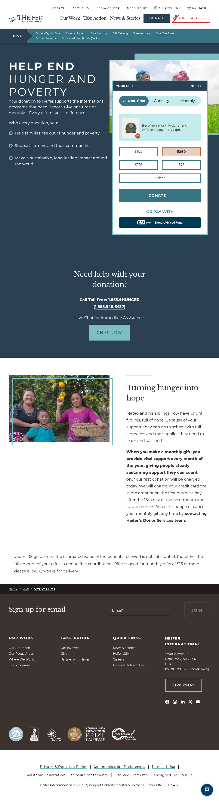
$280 (181, 151)
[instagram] (175, 701)
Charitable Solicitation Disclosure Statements (66, 775)
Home (13, 588)
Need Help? (137, 8)
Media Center (108, 8)
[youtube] (198, 701)
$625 (139, 151)
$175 (138, 165)
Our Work (69, 18)
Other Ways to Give (48, 33)
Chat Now (109, 332)
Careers (118, 659)
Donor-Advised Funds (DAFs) (81, 38)
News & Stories (125, 18)
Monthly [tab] (188, 101)
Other (160, 178)
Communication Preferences (119, 767)
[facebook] (167, 701)
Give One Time (165, 33)
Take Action (95, 18)
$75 (181, 165)
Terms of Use (163, 767)
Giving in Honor (75, 33)
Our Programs (20, 665)
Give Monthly (99, 33)
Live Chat (184, 685)
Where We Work (21, 659)
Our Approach (19, 648)
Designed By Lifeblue (173, 775)
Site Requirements (131, 775)
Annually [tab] (161, 101)
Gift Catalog (192, 18)
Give (17, 36)
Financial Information (129, 665)
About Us (81, 8)
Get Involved (70, 648)
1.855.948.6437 (109, 306)
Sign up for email (37, 609)
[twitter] (190, 701)
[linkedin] (183, 701)
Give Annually (142, 33)
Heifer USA (121, 654)
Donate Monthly (46, 38)
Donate (156, 18)
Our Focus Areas (21, 654)
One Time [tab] (136, 101)
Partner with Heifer (75, 659)
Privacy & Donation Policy (63, 767)
